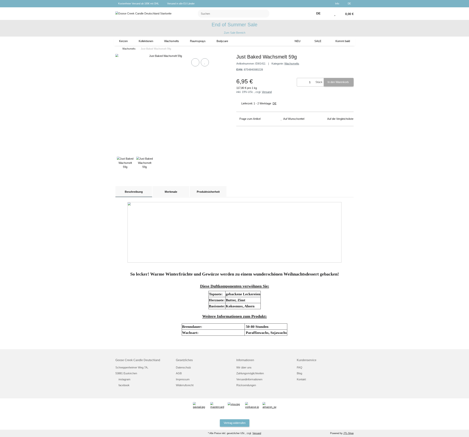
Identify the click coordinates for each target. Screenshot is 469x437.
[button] (338, 3)
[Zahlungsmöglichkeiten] (200, 405)
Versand (267, 91)
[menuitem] (123, 41)
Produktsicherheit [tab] (208, 191)
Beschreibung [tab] (134, 191)
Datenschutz (183, 367)
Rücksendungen (246, 385)
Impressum (183, 379)
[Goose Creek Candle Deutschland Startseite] (143, 13)
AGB (179, 373)
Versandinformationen (249, 379)
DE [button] (350, 3)
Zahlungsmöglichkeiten (250, 373)
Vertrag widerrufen (234, 422)
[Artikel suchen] (264, 14)
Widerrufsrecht (184, 385)
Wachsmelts (291, 63)
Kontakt (301, 379)
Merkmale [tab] (171, 191)
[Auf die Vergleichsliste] (195, 62)
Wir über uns (244, 367)
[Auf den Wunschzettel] (205, 62)
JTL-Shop (348, 433)
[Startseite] (116, 49)
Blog (299, 373)
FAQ (299, 367)
